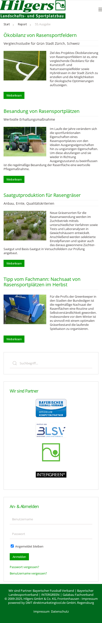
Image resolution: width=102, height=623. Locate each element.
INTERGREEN (50, 594)
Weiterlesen (14, 95)
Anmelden (19, 557)
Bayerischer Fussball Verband (53, 590)
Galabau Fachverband (78, 594)
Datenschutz (60, 611)
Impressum (90, 598)
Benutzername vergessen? (28, 573)
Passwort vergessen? (24, 567)
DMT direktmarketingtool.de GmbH (51, 603)
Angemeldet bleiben (28, 546)
